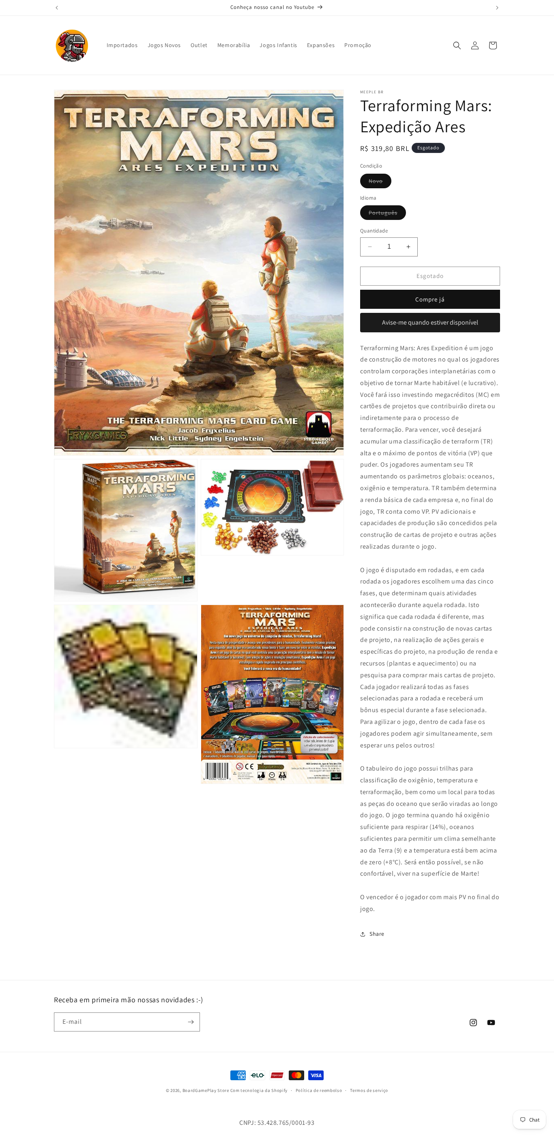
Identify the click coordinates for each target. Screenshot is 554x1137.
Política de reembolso (319, 1090)
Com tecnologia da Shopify (259, 1090)
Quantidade (374, 230)
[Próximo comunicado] (497, 7)
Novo (380, 182)
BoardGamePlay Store (206, 1090)
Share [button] (376, 933)
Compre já (430, 299)
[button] (457, 45)
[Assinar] (191, 1021)
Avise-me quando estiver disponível (430, 322)
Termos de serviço (369, 1090)
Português (387, 214)
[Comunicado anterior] (57, 7)
